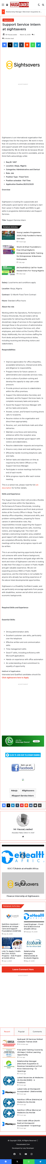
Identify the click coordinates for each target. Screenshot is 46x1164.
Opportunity (8, 20)
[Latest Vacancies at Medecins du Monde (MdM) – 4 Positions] (8, 1080)
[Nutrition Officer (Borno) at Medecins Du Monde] (8, 1113)
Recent (7, 1031)
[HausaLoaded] (19, 5)
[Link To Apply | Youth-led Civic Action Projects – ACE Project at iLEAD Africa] (12, 943)
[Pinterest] (22, 805)
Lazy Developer (28, 1148)
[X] (8, 805)
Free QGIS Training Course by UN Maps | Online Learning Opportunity (30, 1052)
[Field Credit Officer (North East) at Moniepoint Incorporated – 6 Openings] (8, 1123)
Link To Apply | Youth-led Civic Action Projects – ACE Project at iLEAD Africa (11, 954)
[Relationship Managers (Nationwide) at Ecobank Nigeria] (34, 943)
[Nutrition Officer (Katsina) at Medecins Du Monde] (8, 1102)
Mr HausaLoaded (11, 34)
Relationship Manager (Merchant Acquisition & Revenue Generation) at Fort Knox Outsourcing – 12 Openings (29, 1066)
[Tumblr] (17, 805)
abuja (14, 790)
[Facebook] (4, 805)
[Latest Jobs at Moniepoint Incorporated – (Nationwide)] (8, 1092)
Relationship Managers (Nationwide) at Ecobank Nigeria (31, 954)
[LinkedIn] (13, 805)
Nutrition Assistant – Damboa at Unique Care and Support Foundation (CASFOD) (11, 927)
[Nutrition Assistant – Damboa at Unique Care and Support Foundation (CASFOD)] (12, 916)
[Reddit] (26, 805)
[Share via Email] (35, 805)
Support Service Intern (23, 795)
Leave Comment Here (23, 969)
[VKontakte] (31, 805)
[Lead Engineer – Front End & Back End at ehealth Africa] (34, 916)
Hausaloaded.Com (23, 1144)
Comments (37, 1031)
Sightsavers (28, 790)
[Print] (40, 805)
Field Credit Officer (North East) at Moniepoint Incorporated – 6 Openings (29, 1123)
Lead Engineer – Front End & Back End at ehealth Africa (33, 926)
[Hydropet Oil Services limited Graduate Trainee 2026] (8, 1042)
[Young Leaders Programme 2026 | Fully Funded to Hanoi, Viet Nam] (8, 235)
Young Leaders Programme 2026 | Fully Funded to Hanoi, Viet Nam (29, 235)
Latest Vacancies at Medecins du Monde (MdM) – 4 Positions (30, 1080)
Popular (21, 1031)
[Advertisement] (23, 109)
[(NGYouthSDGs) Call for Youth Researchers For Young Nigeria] (8, 270)
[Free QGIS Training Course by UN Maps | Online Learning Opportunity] (8, 1053)
